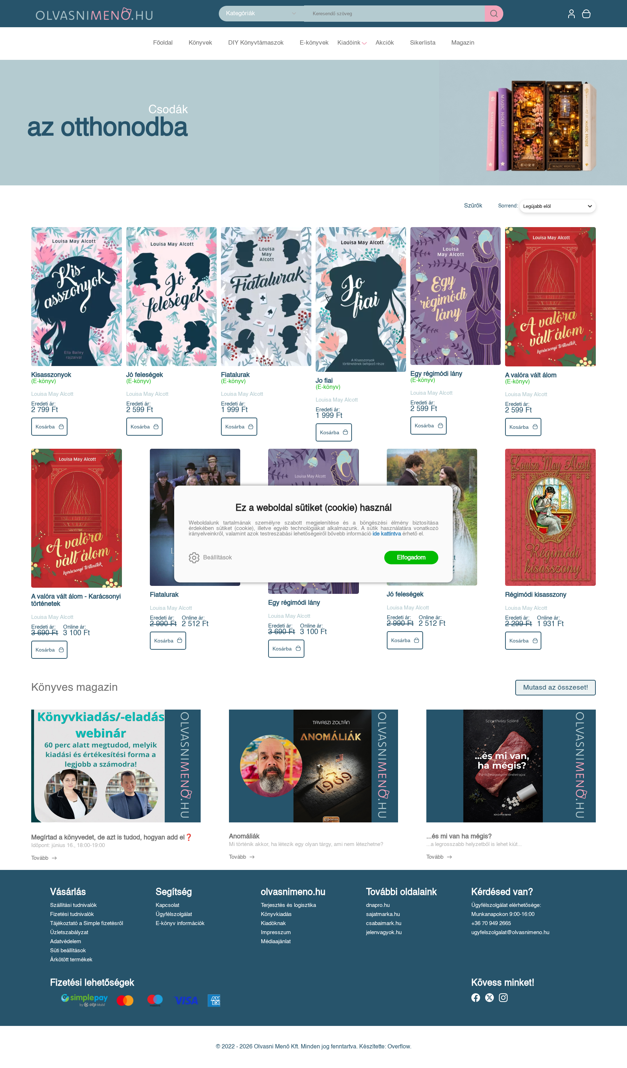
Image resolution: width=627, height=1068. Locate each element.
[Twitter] (489, 997)
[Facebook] (475, 997)
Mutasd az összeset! (555, 687)
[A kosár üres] (587, 13)
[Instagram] (503, 997)
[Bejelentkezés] (571, 13)
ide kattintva (387, 534)
